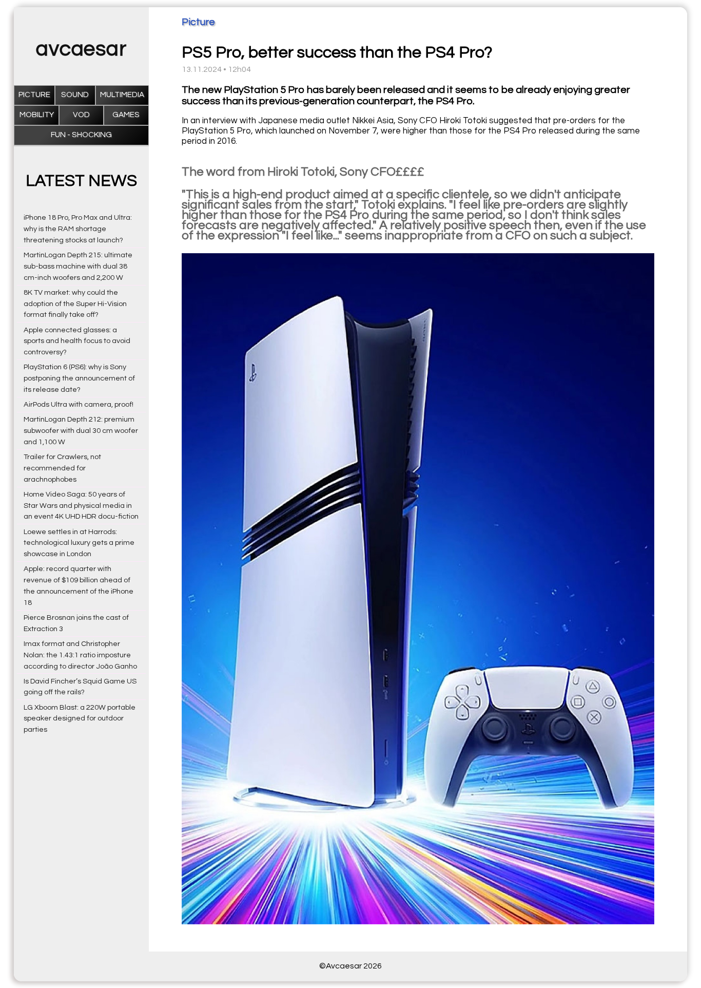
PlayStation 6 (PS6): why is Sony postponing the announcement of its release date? (79, 378)
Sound (75, 95)
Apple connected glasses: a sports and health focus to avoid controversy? (77, 341)
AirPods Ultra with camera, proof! (78, 404)
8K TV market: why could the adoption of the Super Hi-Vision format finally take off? (75, 304)
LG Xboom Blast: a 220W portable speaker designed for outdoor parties (79, 719)
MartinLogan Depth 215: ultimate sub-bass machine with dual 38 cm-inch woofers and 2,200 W (78, 266)
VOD (81, 115)
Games (126, 115)
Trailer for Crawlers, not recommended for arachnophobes (62, 468)
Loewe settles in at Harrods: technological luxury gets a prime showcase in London (79, 543)
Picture (34, 95)
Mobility (37, 115)
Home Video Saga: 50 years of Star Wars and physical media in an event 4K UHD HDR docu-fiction (81, 505)
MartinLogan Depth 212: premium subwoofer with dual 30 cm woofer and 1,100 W (81, 430)
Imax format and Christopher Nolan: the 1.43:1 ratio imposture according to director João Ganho (80, 655)
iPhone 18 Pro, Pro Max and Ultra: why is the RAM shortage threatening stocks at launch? (78, 229)
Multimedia (122, 95)
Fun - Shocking (81, 135)
